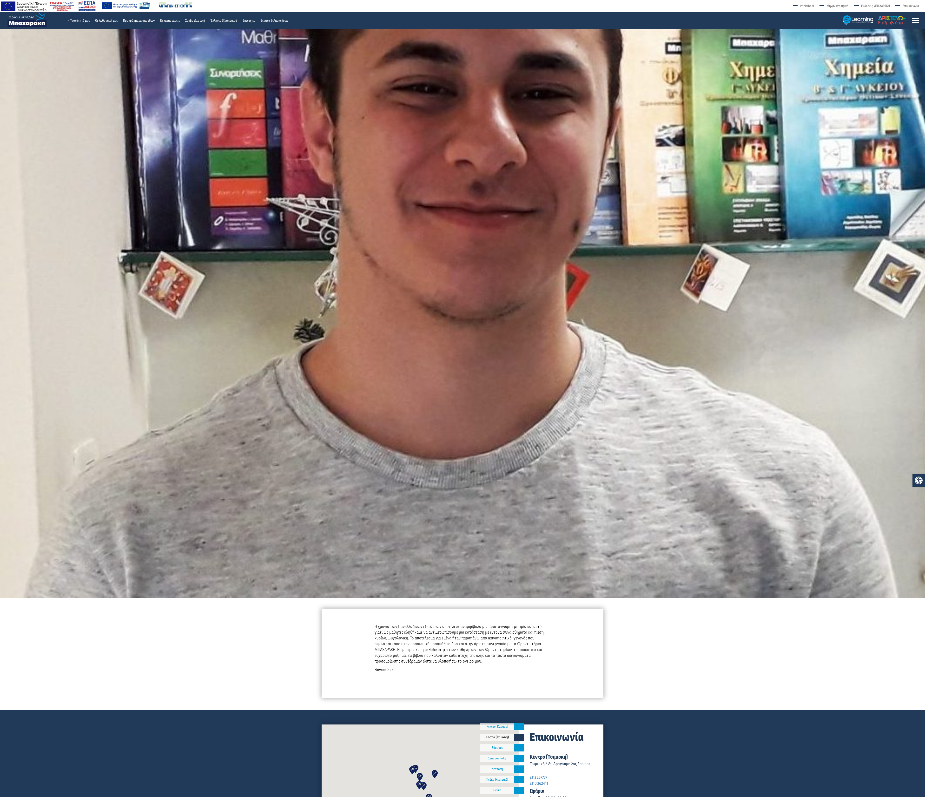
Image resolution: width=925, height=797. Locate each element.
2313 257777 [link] (538, 777)
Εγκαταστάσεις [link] (170, 21)
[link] (918, 480)
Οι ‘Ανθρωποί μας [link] (106, 21)
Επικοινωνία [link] (911, 6)
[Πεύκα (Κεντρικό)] (519, 779)
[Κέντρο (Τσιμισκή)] (519, 737)
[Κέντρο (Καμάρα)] (519, 726)
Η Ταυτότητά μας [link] (78, 21)
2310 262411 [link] (539, 783)
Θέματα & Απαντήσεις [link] (274, 21)
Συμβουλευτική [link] (195, 21)
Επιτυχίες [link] (249, 21)
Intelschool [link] (807, 6)
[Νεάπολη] (519, 769)
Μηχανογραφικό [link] (837, 6)
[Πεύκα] (519, 790)
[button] (915, 20)
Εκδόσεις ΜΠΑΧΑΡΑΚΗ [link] (875, 6)
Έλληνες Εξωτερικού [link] (224, 21)
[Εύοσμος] (519, 747)
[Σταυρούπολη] (519, 758)
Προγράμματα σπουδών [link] (139, 21)
